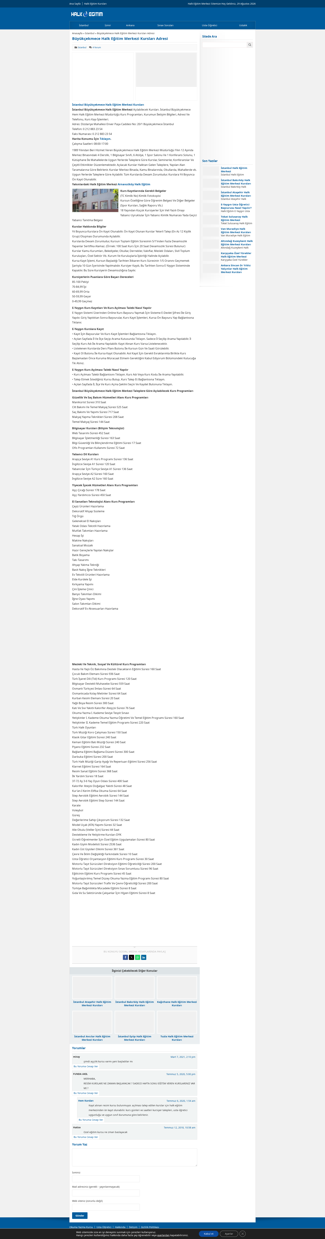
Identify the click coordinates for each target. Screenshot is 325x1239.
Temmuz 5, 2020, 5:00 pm (180, 1074)
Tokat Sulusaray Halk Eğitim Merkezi (234, 218)
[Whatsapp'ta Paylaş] (137, 957)
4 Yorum (97, 47)
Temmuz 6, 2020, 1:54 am (181, 1100)
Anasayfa (77, 33)
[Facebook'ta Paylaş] (125, 957)
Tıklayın (105, 139)
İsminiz (76, 1172)
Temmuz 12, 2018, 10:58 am (179, 1127)
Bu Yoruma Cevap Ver (86, 1066)
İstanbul (89, 33)
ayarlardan (163, 1235)
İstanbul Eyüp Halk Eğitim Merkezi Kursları (134, 1038)
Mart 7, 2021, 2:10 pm (183, 1056)
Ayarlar (229, 1233)
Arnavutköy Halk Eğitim (134, 184)
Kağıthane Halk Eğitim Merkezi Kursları (177, 1003)
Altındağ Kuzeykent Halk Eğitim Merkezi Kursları (237, 242)
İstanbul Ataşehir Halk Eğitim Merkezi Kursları (92, 1003)
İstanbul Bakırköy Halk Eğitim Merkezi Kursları (134, 1003)
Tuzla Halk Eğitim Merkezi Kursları (176, 1038)
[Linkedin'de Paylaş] (143, 957)
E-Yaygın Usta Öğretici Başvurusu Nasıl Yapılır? (236, 206)
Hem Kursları (85, 1100)
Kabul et (208, 1233)
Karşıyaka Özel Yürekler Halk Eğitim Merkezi (236, 254)
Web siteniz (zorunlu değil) (87, 1201)
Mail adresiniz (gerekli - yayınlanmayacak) (96, 1187)
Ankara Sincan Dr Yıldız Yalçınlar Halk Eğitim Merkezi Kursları (236, 269)
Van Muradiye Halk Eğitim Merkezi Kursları (236, 230)
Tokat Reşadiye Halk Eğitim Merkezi (234, 279)
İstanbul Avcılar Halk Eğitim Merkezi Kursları (92, 1038)
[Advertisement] (103, 76)
